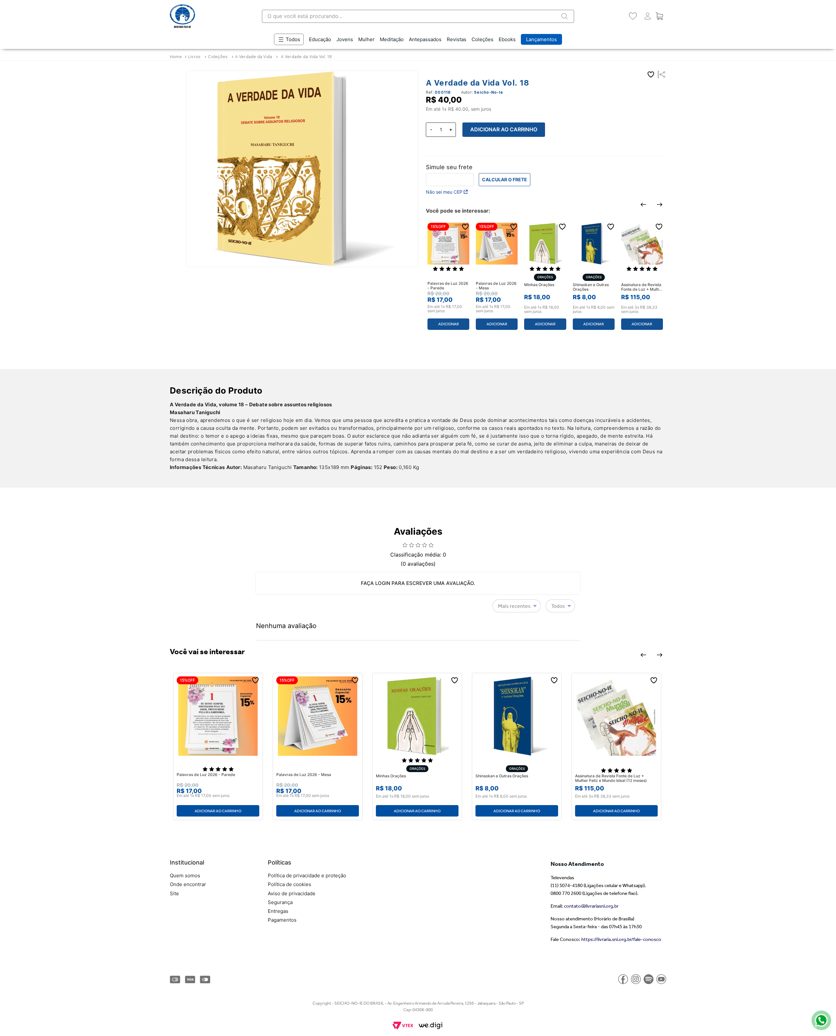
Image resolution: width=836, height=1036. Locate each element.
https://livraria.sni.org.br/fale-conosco (621, 939)
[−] (431, 129)
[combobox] (418, 16)
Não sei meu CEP (444, 192)
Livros (194, 57)
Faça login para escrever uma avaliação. (418, 583)
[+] (451, 129)
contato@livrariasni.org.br (591, 906)
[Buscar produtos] (564, 16)
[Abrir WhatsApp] (819, 1019)
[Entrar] (646, 16)
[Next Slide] (659, 204)
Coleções (218, 57)
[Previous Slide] (643, 204)
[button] (660, 74)
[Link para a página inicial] (176, 56)
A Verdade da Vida (253, 57)
